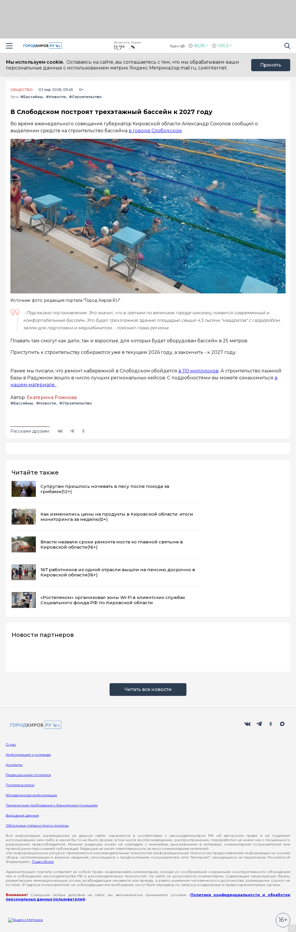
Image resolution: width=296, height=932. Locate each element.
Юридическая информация (31, 795)
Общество (21, 90)
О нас (11, 744)
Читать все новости (148, 689)
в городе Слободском (155, 130)
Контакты (14, 764)
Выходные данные (22, 815)
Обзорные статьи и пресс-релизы (37, 825)
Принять (270, 65)
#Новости (56, 97)
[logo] (35, 725)
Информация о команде (28, 754)
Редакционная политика (28, 775)
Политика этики (20, 785)
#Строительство (85, 97)
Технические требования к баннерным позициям (52, 805)
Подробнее (43, 861)
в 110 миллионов (198, 371)
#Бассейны (31, 97)
